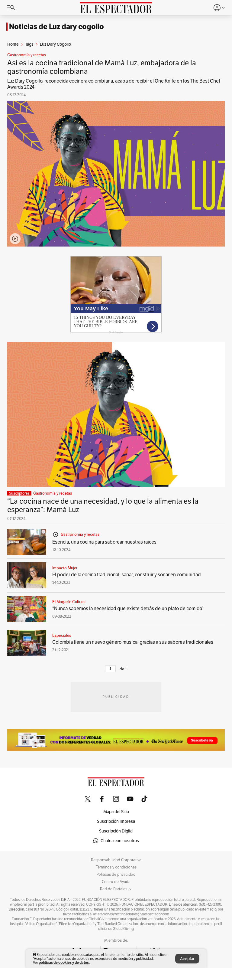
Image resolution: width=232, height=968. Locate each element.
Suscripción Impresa (116, 821)
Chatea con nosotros (120, 840)
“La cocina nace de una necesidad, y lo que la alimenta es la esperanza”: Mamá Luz (102, 505)
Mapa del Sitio (116, 811)
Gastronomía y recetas (26, 55)
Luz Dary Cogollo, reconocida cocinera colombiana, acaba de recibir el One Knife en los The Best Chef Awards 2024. (113, 84)
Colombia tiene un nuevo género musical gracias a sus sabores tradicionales (132, 642)
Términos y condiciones (116, 867)
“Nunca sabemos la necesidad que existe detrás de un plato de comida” (128, 608)
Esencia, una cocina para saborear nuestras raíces (104, 542)
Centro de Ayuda (116, 882)
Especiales (61, 635)
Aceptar (187, 958)
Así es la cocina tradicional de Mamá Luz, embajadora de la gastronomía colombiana (101, 67)
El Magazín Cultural (68, 602)
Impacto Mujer (64, 568)
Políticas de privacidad (116, 874)
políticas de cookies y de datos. (64, 962)
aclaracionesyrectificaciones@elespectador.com (131, 914)
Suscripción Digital (116, 831)
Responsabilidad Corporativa (116, 860)
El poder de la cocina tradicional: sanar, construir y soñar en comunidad (126, 574)
